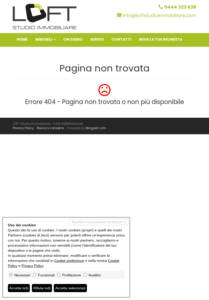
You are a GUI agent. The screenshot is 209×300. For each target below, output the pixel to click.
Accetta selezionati (70, 288)
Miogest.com (96, 128)
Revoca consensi (50, 128)
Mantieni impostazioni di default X (99, 222)
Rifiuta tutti (41, 288)
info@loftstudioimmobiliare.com (159, 15)
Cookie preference (69, 261)
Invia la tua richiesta (160, 39)
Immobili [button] (44, 39)
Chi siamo (73, 39)
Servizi (97, 39)
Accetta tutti (18, 288)
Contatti (121, 39)
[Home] (44, 16)
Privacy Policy (23, 128)
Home (22, 39)
